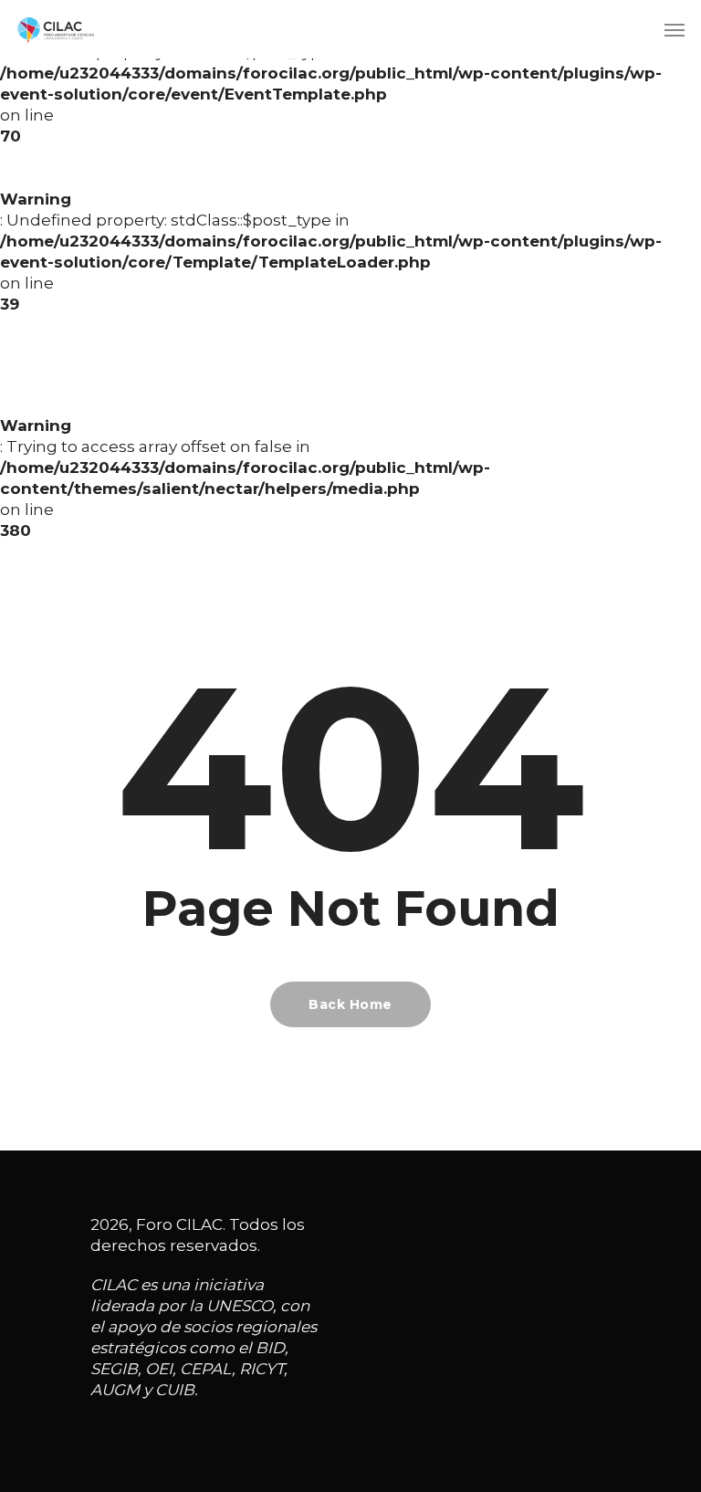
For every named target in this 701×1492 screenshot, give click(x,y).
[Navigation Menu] (674, 29)
